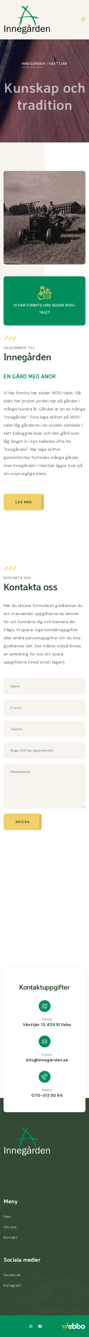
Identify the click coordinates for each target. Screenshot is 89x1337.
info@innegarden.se (47, 1060)
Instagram (12, 1285)
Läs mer (23, 502)
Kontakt (10, 1237)
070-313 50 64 (47, 1095)
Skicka (22, 822)
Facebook (12, 1274)
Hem (7, 1216)
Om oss (10, 1226)
